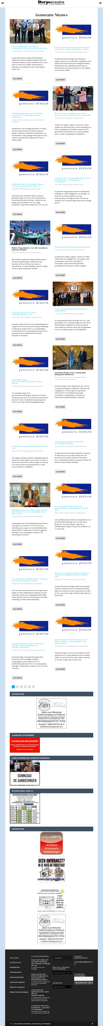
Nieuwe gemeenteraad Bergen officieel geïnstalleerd (71, 310)
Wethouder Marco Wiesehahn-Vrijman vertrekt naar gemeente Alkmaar (28, 185)
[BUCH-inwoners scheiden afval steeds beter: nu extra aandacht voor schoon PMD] (73, 98)
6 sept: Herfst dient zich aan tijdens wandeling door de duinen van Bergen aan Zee (40, 962)
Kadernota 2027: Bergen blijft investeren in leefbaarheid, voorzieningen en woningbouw (73, 180)
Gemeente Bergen (28, 51)
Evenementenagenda (17, 982)
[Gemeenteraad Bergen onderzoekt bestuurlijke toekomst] (73, 426)
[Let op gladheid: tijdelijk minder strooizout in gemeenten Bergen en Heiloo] (30, 563)
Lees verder (17, 79)
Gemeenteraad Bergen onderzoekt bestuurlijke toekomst (69, 442)
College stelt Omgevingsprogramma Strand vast (30, 447)
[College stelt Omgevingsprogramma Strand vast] (30, 430)
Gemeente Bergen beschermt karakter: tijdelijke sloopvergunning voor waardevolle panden (28, 645)
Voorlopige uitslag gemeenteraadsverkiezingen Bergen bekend (27, 381)
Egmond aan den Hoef (70, 377)
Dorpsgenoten (15, 967)
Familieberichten (16, 972)
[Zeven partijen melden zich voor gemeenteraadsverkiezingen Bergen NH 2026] (73, 491)
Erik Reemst (47, 1024)
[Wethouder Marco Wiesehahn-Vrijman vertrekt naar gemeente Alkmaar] (30, 168)
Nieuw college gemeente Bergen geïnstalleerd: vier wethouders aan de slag (29, 47)
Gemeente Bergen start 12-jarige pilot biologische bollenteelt (70, 373)
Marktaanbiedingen (17, 977)
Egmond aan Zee (25, 252)
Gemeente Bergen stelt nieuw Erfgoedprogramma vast (24, 313)
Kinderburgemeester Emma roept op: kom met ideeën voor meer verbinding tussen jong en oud (29, 512)
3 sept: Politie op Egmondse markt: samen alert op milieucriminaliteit (40, 992)
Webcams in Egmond (17, 987)
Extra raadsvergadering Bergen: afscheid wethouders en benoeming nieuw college (72, 48)
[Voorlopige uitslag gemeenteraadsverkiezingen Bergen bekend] (30, 364)
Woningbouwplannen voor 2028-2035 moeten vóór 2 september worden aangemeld (27, 115)
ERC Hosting (37, 1024)
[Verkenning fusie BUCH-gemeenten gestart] (73, 231)
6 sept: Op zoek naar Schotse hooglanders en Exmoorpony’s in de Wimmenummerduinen (39, 977)
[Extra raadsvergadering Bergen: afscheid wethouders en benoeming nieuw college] (73, 32)
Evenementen (38, 1013)
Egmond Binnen (81, 377)
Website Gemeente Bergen (19, 992)
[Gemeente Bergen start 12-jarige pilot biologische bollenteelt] (73, 357)
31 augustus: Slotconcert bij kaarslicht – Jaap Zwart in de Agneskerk (40, 1007)
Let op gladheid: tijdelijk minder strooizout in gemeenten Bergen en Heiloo (30, 580)
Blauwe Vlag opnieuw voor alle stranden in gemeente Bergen (30, 249)
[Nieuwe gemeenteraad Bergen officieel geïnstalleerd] (73, 294)
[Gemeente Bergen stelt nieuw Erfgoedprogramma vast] (30, 297)
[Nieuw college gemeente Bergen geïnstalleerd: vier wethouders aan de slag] (30, 31)
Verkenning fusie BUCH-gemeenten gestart (72, 247)
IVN (43, 967)
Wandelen (34, 969)
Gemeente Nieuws (39, 51)
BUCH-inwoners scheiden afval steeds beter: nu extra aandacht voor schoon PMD (73, 114)
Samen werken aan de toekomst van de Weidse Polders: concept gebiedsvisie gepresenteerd (71, 641)
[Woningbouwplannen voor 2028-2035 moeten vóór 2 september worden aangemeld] (30, 98)
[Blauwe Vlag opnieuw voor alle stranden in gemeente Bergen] (30, 233)
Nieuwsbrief (15, 122)
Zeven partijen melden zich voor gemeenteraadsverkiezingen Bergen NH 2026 (71, 508)
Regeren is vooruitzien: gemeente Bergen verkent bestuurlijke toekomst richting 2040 (72, 575)
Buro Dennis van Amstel (23, 1024)
